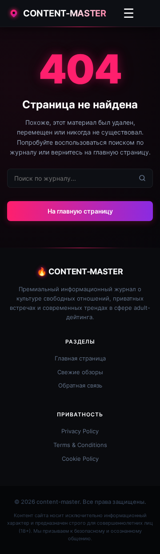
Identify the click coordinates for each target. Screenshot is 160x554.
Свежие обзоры (80, 372)
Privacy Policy (80, 431)
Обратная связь (80, 385)
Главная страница (80, 358)
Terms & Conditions (80, 444)
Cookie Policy (80, 458)
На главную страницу (80, 211)
